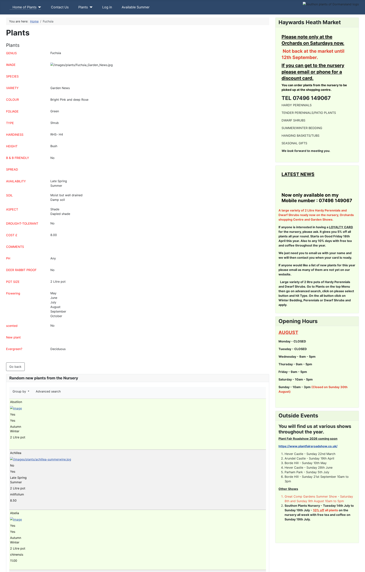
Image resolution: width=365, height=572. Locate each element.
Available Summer (136, 7)
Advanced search (48, 391)
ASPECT (12, 209)
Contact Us (60, 7)
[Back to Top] (360, 567)
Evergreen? (14, 349)
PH (8, 258)
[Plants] (90, 7)
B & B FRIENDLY (17, 158)
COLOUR (12, 99)
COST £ (11, 235)
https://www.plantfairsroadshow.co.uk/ (308, 446)
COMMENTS (15, 247)
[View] (13, 447)
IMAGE (11, 65)
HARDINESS (14, 134)
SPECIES (12, 76)
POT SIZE (13, 282)
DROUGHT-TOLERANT (22, 223)
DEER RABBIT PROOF (21, 270)
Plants (83, 7)
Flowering (13, 293)
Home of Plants (24, 7)
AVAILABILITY (16, 181)
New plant (13, 337)
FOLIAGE (12, 111)
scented (11, 326)
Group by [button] (20, 391)
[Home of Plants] (38, 7)
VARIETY (12, 88)
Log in (107, 7)
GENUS (11, 53)
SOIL (9, 195)
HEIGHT (11, 146)
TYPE (10, 123)
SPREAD (12, 169)
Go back (15, 367)
